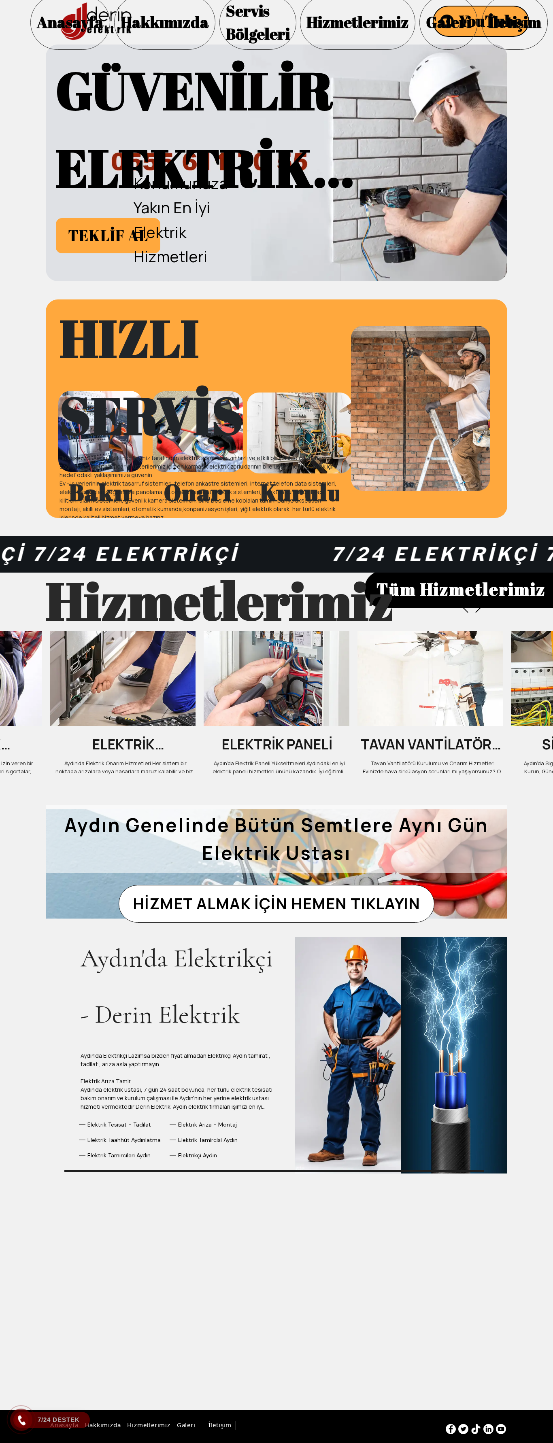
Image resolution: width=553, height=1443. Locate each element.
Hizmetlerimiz (148, 1425)
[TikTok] (476, 1429)
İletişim (220, 1425)
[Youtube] (501, 1429)
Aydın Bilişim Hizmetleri (274, 1425)
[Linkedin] (488, 1429)
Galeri (186, 1425)
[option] (276, 163)
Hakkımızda (103, 1425)
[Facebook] (451, 1429)
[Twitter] (463, 1429)
